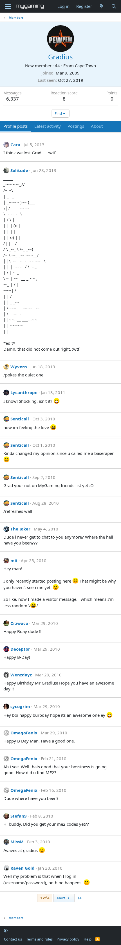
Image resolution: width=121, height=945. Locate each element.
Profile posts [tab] (15, 126)
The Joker (20, 529)
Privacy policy (68, 939)
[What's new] (101, 6)
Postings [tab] (76, 126)
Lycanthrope (23, 392)
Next (61, 897)
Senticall (19, 419)
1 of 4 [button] (44, 897)
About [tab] (97, 126)
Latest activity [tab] (47, 126)
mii (13, 560)
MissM (17, 841)
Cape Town (85, 65)
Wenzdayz (21, 675)
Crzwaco (19, 623)
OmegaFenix (23, 732)
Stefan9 (18, 816)
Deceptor (20, 649)
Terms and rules (39, 939)
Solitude (19, 170)
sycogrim (20, 706)
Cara (15, 144)
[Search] (114, 6)
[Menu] (7, 6)
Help (87, 939)
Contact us (13, 939)
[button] (6, 931)
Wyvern (18, 366)
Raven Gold (22, 868)
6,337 (12, 99)
